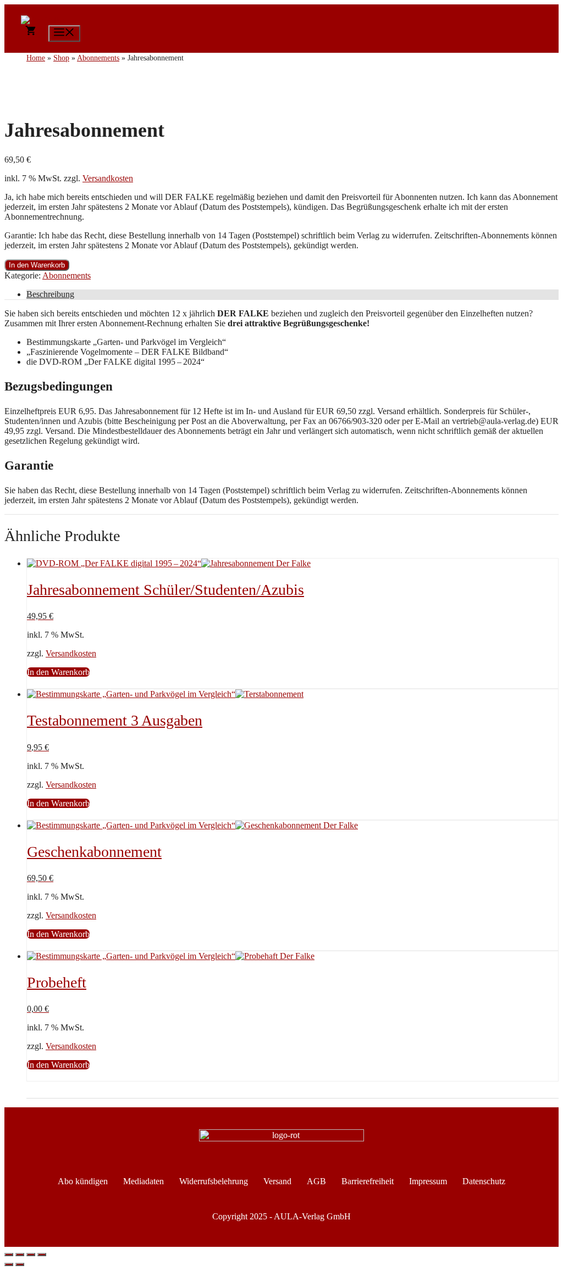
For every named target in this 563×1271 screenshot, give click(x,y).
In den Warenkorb (37, 265)
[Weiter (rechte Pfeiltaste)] (19, 1264)
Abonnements (66, 275)
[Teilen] (30, 1254)
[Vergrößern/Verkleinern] (8, 1254)
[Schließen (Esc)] (41, 1254)
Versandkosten (107, 178)
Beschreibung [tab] (50, 294)
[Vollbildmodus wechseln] (19, 1254)
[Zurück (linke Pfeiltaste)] (8, 1264)
